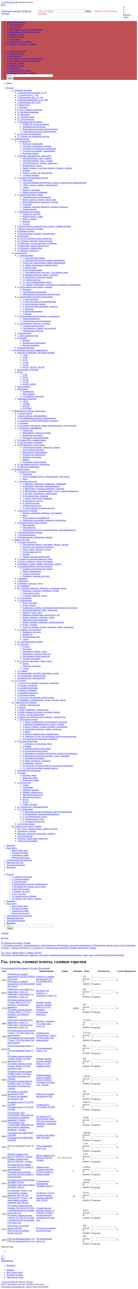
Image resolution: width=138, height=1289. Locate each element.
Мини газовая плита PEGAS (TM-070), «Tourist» (45, 1157)
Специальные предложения (19, 860)
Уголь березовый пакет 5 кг (44, 1240)
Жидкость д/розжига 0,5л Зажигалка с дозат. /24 (45, 1023)
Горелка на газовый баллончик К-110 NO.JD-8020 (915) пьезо (45, 980)
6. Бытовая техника (15, 34)
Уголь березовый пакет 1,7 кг (44, 1049)
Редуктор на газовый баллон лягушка (45, 1229)
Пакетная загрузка (14, 862)
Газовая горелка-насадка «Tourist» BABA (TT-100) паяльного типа (44, 1062)
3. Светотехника (14, 27)
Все (2, 1258)
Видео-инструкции (21, 857)
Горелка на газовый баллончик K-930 (45, 1095)
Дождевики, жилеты (10, 955)
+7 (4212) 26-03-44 (9, 2)
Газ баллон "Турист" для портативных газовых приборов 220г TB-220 (45, 1196)
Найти (10, 78)
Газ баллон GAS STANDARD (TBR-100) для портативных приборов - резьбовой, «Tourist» (46, 1121)
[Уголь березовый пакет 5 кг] (21, 1240)
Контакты (10, 867)
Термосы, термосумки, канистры (88, 955)
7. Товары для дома (15, 37)
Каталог (10, 88)
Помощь (10, 1270)
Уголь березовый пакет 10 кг (44, 1147)
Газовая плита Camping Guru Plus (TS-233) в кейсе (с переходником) (44, 1170)
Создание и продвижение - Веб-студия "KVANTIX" (25, 1286)
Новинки (10, 845)
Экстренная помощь (15, 865)
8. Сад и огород (13, 39)
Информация (7, 1261)
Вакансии (10, 1265)
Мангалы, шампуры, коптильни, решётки (39, 955)
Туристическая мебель (114, 955)
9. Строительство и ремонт (18, 41)
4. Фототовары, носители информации (24, 29)
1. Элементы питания (16, 22)
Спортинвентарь (65, 955)
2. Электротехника (15, 24)
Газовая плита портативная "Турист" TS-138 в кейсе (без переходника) (46, 1036)
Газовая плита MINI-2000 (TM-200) (45, 1136)
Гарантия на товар (20, 855)
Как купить (11, 848)
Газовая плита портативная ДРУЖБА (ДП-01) (44, 1183)
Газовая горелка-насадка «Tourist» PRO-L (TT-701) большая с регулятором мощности (44, 1008)
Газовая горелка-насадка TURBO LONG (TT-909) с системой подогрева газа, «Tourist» (45, 1080)
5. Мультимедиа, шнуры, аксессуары (23, 32)
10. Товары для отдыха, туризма (21, 44)
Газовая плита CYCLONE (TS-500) (45, 1105)
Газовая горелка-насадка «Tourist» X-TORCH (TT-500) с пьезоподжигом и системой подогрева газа (45, 1214)
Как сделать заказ (20, 850)
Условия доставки (20, 853)
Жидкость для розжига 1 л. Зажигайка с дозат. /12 (46, 993)
